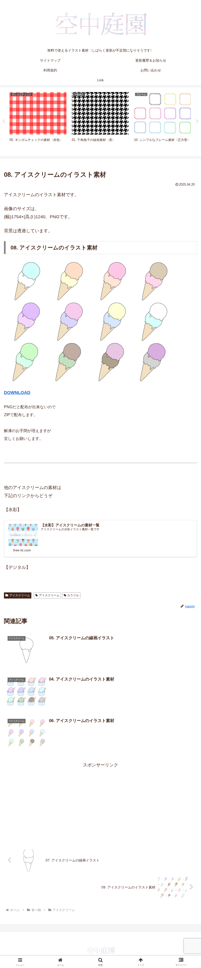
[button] (186, 750)
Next (197, 121)
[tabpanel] (38, 120)
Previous (3, 121)
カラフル (73, 595)
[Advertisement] (100, 803)
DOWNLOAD (17, 392)
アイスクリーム (19, 595)
